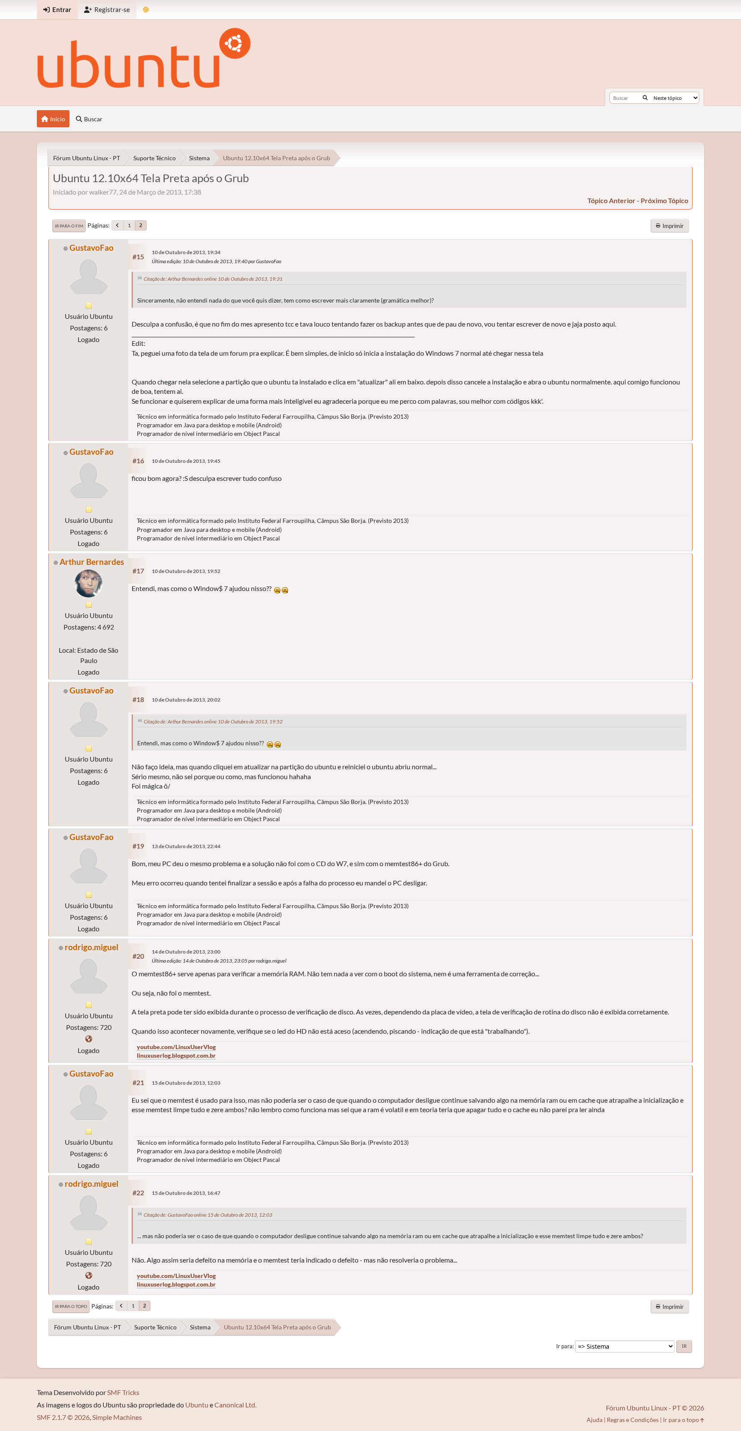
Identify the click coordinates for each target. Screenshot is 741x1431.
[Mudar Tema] (146, 9)
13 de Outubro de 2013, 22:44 (186, 846)
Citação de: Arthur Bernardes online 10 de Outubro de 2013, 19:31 (213, 279)
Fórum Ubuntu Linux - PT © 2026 (655, 1408)
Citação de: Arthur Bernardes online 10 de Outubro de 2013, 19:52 (213, 721)
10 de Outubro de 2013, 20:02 (186, 699)
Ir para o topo (71, 1306)
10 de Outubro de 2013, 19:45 (186, 461)
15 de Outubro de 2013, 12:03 (186, 1083)
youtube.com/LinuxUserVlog (176, 1046)
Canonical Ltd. (235, 1405)
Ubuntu (196, 1405)
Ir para (564, 1346)
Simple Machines (117, 1417)
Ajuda (594, 1419)
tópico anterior (611, 200)
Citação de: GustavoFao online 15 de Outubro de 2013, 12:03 (208, 1215)
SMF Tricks (123, 1392)
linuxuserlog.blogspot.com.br (176, 1055)
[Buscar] (645, 98)
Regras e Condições (633, 1419)
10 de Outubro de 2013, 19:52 (186, 571)
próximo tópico (664, 200)
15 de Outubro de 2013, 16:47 (186, 1193)
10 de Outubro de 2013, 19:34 (186, 252)
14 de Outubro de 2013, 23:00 (186, 951)
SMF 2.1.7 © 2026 (63, 1417)
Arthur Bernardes (92, 562)
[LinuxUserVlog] (88, 1039)
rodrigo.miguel (91, 947)
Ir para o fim (69, 225)
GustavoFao (91, 247)
